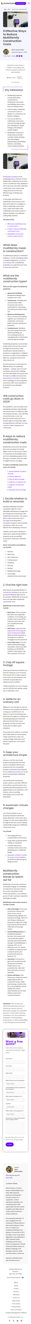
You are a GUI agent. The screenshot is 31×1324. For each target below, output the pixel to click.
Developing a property (10, 177)
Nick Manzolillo (17, 50)
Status (16, 1285)
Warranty (16, 1295)
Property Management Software (16, 1313)
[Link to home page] (5, 9)
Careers (16, 1289)
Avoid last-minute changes (17, 490)
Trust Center (16, 1304)
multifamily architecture (15, 772)
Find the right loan (15, 476)
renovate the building (10, 592)
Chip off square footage (16, 479)
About (16, 1282)
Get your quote (20, 3)
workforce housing (12, 378)
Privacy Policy (18, 1140)
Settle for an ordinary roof (17, 482)
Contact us (16, 1298)
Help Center (16, 1301)
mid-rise (23, 346)
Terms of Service (16, 1310)
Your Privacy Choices (13, 1277)
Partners (16, 1292)
